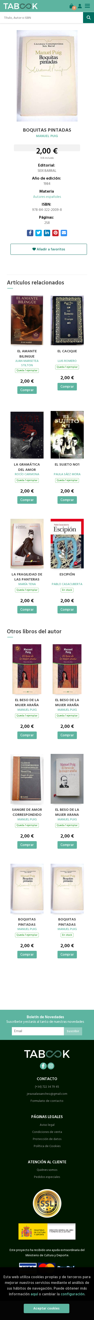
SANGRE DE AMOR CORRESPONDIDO (27, 811)
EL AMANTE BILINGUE (27, 353)
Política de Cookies (47, 1146)
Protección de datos (47, 1139)
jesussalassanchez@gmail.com (47, 1093)
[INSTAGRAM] (50, 1066)
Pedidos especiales (47, 1177)
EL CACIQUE (67, 351)
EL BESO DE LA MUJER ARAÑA (27, 702)
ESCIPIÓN (67, 574)
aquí (34, 1294)
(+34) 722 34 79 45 (47, 1086)
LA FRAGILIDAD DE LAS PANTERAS (27, 576)
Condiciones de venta (47, 1131)
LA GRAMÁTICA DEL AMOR (27, 466)
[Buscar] (88, 17)
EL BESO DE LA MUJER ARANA (67, 811)
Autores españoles (47, 197)
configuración (72, 1294)
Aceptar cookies (46, 1308)
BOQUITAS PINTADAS (27, 921)
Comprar (27, 390)
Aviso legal (47, 1124)
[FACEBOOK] (43, 1066)
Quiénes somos (47, 1169)
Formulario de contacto (47, 1100)
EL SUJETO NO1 (67, 464)
